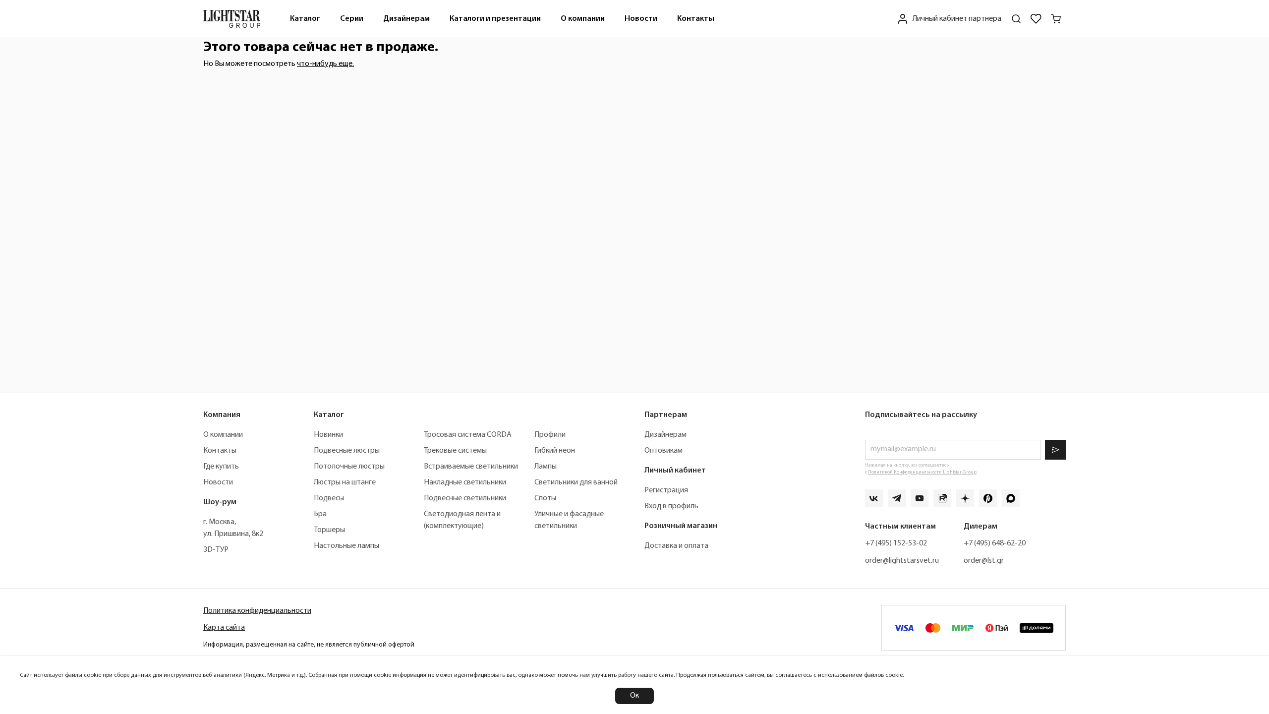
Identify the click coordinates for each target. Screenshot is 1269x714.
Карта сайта (224, 628)
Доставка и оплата (676, 546)
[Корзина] (1056, 19)
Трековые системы (455, 451)
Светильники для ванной (576, 482)
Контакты (695, 19)
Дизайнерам (406, 19)
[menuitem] (305, 18)
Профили (550, 435)
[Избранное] (1036, 19)
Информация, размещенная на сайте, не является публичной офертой (308, 645)
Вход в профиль (671, 506)
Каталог (305, 19)
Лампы (545, 467)
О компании (583, 19)
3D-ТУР (216, 550)
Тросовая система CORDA (468, 435)
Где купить (221, 467)
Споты (545, 498)
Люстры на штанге (345, 482)
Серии (351, 19)
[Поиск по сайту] (1016, 19)
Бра (320, 514)
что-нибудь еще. (325, 64)
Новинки (328, 435)
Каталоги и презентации (495, 19)
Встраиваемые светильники (471, 467)
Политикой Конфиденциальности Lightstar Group (922, 472)
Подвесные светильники (465, 498)
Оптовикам (663, 451)
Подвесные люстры (347, 451)
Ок (634, 696)
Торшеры (329, 530)
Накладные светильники (465, 482)
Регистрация (666, 490)
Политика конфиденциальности (257, 611)
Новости (641, 19)
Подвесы (329, 498)
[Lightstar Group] (231, 18)
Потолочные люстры (349, 467)
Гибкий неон (554, 451)
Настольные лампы (346, 546)
